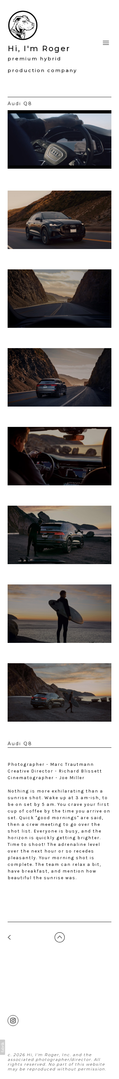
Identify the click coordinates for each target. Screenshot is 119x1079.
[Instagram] (13, 1020)
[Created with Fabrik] (2, 1047)
